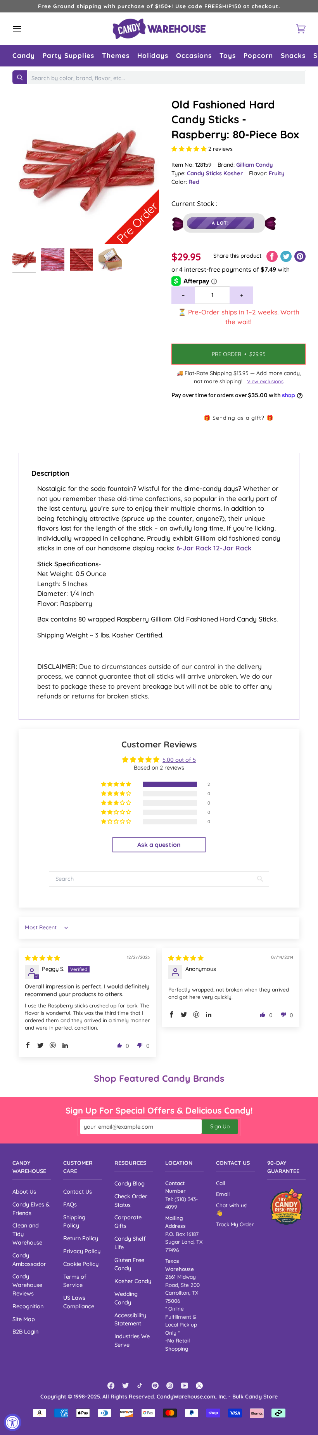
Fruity (277, 173)
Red (193, 181)
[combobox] (166, 78)
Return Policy (80, 1238)
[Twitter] (125, 1385)
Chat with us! (231, 1205)
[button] (24, 55)
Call (220, 1183)
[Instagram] (169, 1385)
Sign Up (220, 1126)
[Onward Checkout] (286, 1206)
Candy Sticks (205, 173)
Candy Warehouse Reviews (27, 1285)
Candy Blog (129, 1183)
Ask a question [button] (159, 844)
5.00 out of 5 (179, 759)
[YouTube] (184, 1385)
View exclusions (265, 381)
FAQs (70, 1204)
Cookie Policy (81, 1263)
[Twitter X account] (199, 1385)
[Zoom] (27, 229)
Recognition (27, 1306)
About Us (24, 1191)
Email (223, 1194)
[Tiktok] (140, 1385)
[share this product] (272, 255)
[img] (42, 958)
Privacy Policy (81, 1251)
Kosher (233, 173)
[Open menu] (24, 28)
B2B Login (25, 1331)
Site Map (23, 1319)
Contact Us (77, 1191)
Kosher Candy (132, 1281)
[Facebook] (110, 1385)
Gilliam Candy (254, 164)
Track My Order (235, 1224)
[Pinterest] (155, 1385)
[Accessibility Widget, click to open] (12, 1422)
